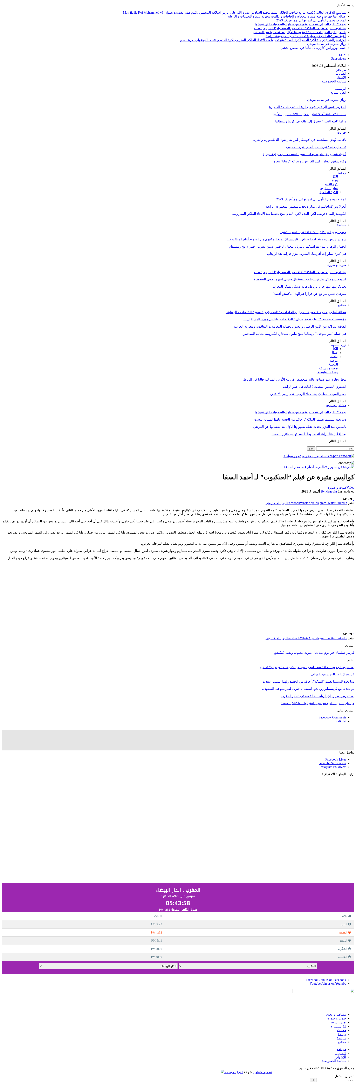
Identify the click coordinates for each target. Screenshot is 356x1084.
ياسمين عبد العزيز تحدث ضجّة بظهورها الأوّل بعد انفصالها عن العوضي (299, 32)
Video (350, 487)
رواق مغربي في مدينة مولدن (326, 44)
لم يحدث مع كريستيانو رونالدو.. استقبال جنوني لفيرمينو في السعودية (300, 279)
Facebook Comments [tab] (332, 717)
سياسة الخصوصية (334, 81)
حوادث (341, 132)
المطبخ (333, 364)
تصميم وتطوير (262, 1072)
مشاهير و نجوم (336, 405)
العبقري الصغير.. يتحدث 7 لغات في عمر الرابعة (314, 386)
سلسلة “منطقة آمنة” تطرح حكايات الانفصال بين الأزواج (308, 114)
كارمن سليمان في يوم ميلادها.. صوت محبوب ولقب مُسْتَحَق (314, 652)
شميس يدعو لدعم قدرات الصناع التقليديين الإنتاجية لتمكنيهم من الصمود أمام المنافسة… (286, 239)
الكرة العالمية (329, 192)
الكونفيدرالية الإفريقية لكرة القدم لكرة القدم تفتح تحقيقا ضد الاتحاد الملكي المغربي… (289, 213)
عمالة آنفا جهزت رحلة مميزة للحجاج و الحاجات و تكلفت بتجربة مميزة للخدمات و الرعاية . (286, 16)
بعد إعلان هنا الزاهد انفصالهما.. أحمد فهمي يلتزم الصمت (309, 434)
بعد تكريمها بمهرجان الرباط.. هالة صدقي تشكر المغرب (309, 286)
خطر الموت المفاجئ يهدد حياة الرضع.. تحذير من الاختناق (308, 394)
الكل (335, 176)
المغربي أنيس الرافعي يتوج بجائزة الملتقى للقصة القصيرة (307, 107)
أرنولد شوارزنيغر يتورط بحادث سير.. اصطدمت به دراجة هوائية (304, 154)
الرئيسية (340, 88)
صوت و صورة (336, 265)
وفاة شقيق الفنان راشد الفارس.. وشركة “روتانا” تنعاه (310, 161)
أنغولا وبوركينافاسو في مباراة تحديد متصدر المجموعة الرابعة (306, 36)
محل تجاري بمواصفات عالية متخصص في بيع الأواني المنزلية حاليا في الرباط (294, 379)
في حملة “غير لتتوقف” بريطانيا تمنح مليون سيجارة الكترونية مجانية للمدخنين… (292, 333)
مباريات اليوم (329, 188)
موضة (334, 360)
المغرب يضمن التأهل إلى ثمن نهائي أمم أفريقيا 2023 (311, 20)
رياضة (342, 172)
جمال (334, 352)
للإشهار (341, 77)
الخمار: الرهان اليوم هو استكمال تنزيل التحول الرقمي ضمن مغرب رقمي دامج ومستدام (287, 246)
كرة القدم (331, 184)
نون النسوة (338, 345)
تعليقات (341, 721)
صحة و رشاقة (328, 368)
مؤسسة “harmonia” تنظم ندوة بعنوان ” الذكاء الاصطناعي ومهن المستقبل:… (294, 319)
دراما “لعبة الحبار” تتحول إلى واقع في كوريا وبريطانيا (310, 121)
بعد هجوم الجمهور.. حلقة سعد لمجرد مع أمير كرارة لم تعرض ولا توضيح (307, 667)
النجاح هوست (233, 1072)
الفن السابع (338, 92)
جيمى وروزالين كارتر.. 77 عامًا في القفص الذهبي (313, 47)
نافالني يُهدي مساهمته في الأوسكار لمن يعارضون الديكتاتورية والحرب (299, 139)
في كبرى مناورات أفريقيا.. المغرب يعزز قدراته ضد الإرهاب (306, 253)
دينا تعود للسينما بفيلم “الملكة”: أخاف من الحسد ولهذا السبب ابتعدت (300, 28)
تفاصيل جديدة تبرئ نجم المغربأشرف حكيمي (316, 147)
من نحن (341, 69)
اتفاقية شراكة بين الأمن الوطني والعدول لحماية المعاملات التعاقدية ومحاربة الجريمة (289, 326)
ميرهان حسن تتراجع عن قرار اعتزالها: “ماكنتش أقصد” (309, 293)
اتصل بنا (340, 73)
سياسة (341, 225)
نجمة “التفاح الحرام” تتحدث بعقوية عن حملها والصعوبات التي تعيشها (300, 24)
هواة (335, 180)
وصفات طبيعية (327, 372)
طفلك (334, 356)
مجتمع (341, 305)
